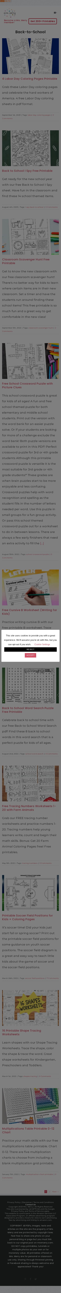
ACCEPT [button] (30, 655)
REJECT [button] (30, 649)
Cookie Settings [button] (42, 644)
